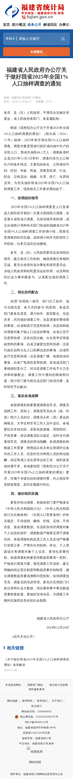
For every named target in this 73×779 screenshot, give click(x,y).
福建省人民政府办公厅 (53, 618)
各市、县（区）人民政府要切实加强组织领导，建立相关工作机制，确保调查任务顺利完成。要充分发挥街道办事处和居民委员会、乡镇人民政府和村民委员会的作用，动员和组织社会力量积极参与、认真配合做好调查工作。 (36, 268)
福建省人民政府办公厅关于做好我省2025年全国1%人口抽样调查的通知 (36, 77)
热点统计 (36, 706)
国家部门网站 (35, 684)
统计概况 (19, 25)
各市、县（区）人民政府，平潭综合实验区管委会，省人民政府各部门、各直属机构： (36, 115)
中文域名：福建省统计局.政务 (36, 743)
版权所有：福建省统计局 (36, 738)
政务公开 (34, 25)
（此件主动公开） (20, 636)
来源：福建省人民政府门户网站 (22, 97)
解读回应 (50, 25)
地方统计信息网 (58, 684)
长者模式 (36, 51)
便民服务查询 (36, 689)
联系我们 (42, 700)
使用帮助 (27, 700)
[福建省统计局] (37, 11)
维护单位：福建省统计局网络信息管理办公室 (36, 774)
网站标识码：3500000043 (36, 711)
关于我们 (57, 700)
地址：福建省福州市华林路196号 (36, 727)
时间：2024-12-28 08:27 (18, 101)
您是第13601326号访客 (36, 732)
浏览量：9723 (44, 101)
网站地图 (12, 700)
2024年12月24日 (57, 627)
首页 (6, 25)
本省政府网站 (13, 684)
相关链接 (15, 648)
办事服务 (66, 25)
